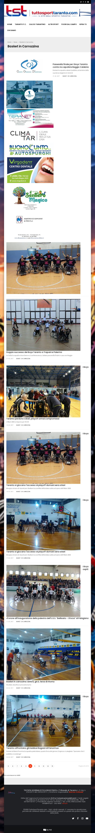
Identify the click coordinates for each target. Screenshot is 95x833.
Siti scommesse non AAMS (12, 775)
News (15, 42)
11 (34, 766)
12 (39, 766)
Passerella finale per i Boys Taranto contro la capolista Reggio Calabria (71, 65)
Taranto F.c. (20, 24)
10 (30, 766)
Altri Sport (53, 24)
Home (9, 24)
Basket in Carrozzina (26, 42)
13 (43, 766)
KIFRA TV (83, 24)
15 (52, 766)
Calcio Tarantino (37, 24)
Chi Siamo (11, 30)
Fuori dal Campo (69, 24)
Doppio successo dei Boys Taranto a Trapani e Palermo (34, 352)
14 (48, 766)
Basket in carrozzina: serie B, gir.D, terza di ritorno (30, 681)
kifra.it (64, 803)
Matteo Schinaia (76, 792)
